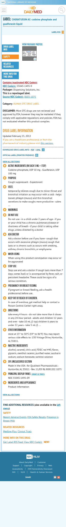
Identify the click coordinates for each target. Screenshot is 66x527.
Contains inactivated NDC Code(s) (20, 82)
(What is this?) (38, 374)
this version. (47, 143)
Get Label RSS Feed (13, 442)
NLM (23, 472)
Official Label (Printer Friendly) (18, 155)
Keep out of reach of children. (22, 298)
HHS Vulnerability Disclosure (40, 469)
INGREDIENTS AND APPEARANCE (22, 383)
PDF (32, 150)
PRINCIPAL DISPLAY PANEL (19, 374)
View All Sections (11, 161)
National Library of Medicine (22, 2)
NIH (13, 472)
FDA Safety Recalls (36, 417)
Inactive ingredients (18, 345)
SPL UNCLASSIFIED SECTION (20, 361)
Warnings (13, 210)
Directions (13, 310)
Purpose (12, 178)
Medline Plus (10, 431)
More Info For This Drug (10, 75)
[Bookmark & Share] (58, 477)
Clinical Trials (24, 431)
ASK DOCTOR (13, 234)
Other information (17, 330)
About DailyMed (26, 462)
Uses (10, 187)
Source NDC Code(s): (13, 96)
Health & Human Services (41, 472)
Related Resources (8, 65)
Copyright (28, 465)
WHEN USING (13, 254)
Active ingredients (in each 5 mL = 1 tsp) (27, 166)
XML (38, 150)
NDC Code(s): (9, 86)
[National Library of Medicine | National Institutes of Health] (32, 456)
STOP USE (12, 266)
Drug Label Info (8, 48)
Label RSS (56, 32)
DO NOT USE (13, 215)
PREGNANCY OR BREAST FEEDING (22, 286)
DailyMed (33, 9)
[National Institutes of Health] (4, 2)
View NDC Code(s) (33, 442)
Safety (6, 56)
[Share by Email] (55, 477)
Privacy (40, 465)
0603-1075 (30, 96)
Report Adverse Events (14, 417)
